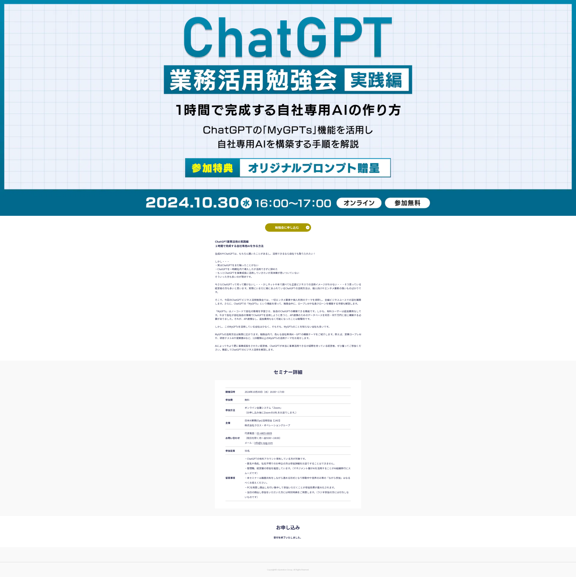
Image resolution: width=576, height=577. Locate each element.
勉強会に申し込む (287, 227)
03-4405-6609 (264, 433)
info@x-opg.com (263, 443)
